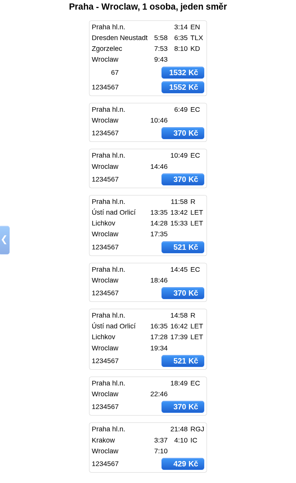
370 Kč (185, 133)
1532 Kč (183, 72)
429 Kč (185, 463)
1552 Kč (183, 87)
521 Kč (185, 247)
